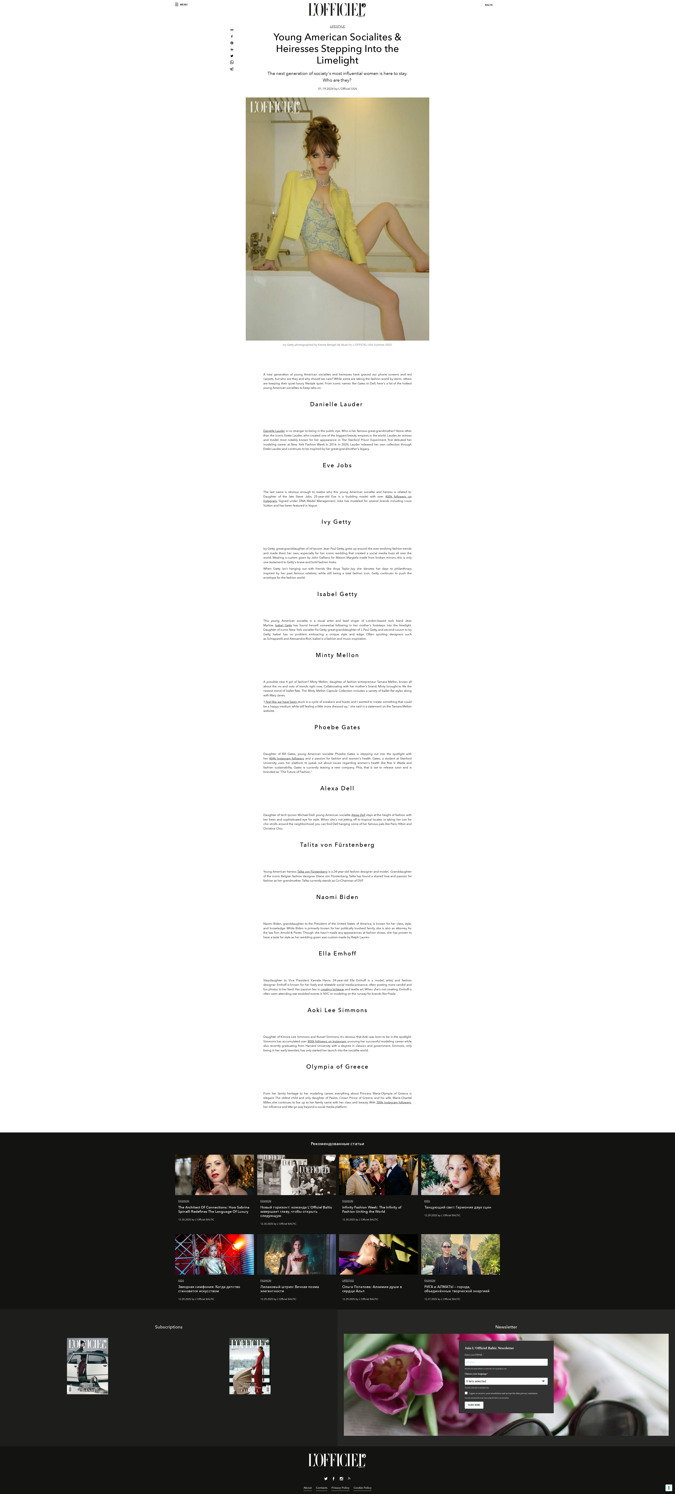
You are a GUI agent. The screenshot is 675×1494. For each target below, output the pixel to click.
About (308, 1487)
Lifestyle (337, 27)
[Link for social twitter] (326, 1479)
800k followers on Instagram (327, 1041)
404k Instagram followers (286, 758)
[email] (232, 30)
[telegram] (232, 69)
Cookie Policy (362, 1487)
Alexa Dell (358, 815)
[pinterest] (232, 43)
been (294, 702)
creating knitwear (332, 989)
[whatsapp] (232, 63)
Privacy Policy (340, 1487)
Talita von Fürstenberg (312, 871)
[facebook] (232, 37)
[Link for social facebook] (333, 1479)
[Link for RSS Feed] (349, 1479)
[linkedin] (232, 50)
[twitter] (232, 56)
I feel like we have (277, 702)
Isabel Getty (283, 625)
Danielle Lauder (274, 431)
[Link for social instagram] (341, 1479)
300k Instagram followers (393, 1102)
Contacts (321, 1487)
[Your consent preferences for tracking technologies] (669, 1487)
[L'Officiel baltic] (337, 10)
